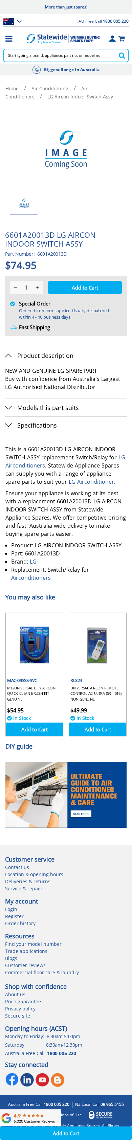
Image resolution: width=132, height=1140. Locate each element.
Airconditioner (95, 481)
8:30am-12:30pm (64, 1045)
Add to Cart (34, 729)
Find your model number (33, 944)
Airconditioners (25, 465)
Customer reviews (25, 965)
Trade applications (26, 951)
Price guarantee (23, 1001)
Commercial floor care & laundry (42, 972)
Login (11, 909)
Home (12, 88)
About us (15, 994)
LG (121, 457)
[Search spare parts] (121, 55)
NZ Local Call (99, 1104)
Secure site (17, 1015)
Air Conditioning (49, 88)
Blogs (11, 958)
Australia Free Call (38, 1104)
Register (14, 916)
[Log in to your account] (112, 38)
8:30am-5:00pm (63, 1036)
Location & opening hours (34, 874)
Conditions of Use (65, 1115)
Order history (20, 923)
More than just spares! (66, 7)
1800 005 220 (61, 1053)
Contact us (17, 867)
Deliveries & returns (27, 881)
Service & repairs (24, 888)
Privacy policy (20, 1008)
